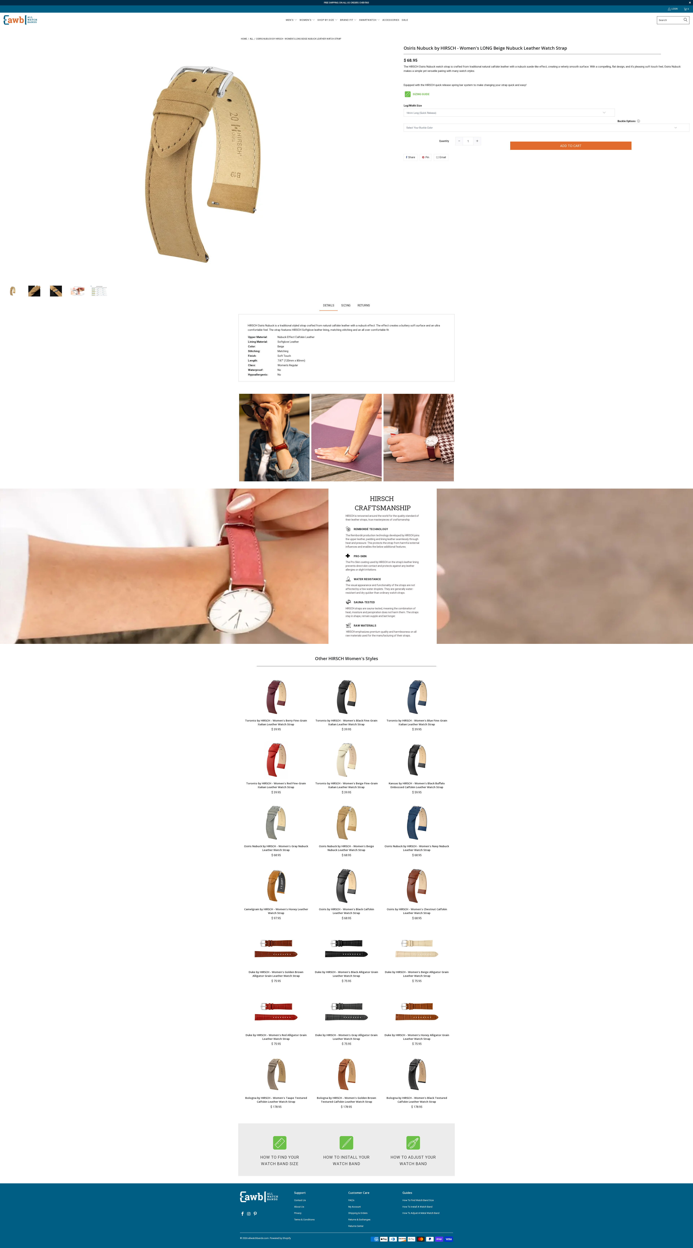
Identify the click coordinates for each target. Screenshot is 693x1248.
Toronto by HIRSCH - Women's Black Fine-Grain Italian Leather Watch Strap (346, 722)
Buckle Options (627, 121)
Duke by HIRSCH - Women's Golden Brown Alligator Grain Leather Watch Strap (276, 974)
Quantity (444, 141)
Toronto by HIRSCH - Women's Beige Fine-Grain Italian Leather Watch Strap (346, 785)
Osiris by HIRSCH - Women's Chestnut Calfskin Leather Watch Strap (417, 911)
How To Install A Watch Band (417, 1206)
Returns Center (355, 1226)
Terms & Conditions (304, 1219)
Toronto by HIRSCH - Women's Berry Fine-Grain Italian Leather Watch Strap (276, 722)
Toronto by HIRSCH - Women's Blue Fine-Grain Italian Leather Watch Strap (417, 722)
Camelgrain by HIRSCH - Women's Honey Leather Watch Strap (276, 911)
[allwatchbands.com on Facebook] (242, 1214)
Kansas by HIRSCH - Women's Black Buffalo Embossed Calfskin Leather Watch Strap (417, 785)
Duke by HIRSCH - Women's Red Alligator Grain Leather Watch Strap (276, 1037)
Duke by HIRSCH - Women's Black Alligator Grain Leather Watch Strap (346, 974)
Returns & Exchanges (359, 1219)
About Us (299, 1206)
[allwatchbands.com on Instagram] (249, 1214)
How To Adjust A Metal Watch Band (420, 1213)
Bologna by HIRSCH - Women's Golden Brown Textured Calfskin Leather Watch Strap (346, 1099)
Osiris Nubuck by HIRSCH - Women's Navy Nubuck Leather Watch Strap (417, 848)
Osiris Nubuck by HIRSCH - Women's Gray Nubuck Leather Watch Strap (276, 848)
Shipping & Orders (357, 1213)
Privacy (297, 1213)
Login (675, 9)
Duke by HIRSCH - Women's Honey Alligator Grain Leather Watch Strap (417, 1037)
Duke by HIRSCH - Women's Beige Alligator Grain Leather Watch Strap (417, 974)
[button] (291, 20)
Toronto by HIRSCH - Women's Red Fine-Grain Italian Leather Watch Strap (276, 785)
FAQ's (351, 1200)
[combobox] (673, 20)
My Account (354, 1206)
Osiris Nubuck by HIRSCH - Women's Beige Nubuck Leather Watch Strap (346, 848)
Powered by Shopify (280, 1238)
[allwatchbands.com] (20, 20)
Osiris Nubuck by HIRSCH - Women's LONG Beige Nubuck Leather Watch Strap (485, 48)
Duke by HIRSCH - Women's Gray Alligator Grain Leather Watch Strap (346, 1037)
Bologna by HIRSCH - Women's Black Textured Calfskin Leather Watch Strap (417, 1099)
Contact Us (300, 1200)
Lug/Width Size (413, 105)
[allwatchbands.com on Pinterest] (255, 1214)
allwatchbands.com (258, 1238)
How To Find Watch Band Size (418, 1200)
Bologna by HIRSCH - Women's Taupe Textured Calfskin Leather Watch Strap (276, 1099)
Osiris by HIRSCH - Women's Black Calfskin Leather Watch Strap (346, 911)
